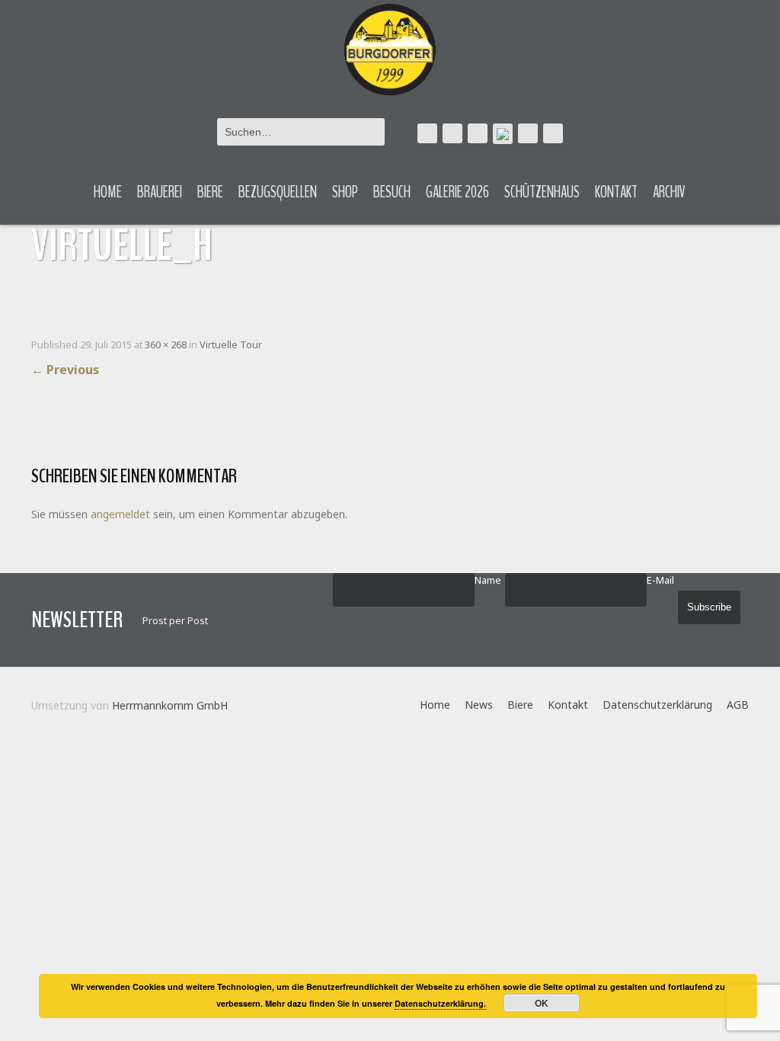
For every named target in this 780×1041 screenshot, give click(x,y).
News (479, 704)
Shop (345, 192)
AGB (738, 704)
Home (108, 192)
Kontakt (616, 192)
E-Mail (660, 580)
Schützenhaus (542, 192)
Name (488, 580)
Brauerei (159, 192)
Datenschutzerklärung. (440, 1003)
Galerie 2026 (457, 192)
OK (541, 1003)
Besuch (392, 192)
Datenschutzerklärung (657, 704)
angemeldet (120, 514)
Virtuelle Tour (231, 344)
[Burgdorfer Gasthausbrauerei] (390, 47)
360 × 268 (166, 344)
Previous (65, 369)
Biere (210, 192)
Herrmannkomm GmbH (170, 705)
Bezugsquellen (277, 192)
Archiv (669, 192)
